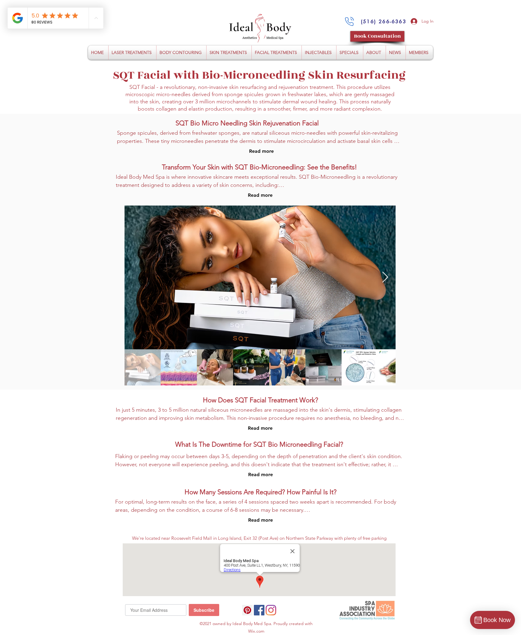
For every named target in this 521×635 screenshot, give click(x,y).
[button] (132, 53)
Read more (261, 151)
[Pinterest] (247, 610)
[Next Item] (385, 277)
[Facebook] (259, 610)
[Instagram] (271, 610)
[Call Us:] (349, 21)
